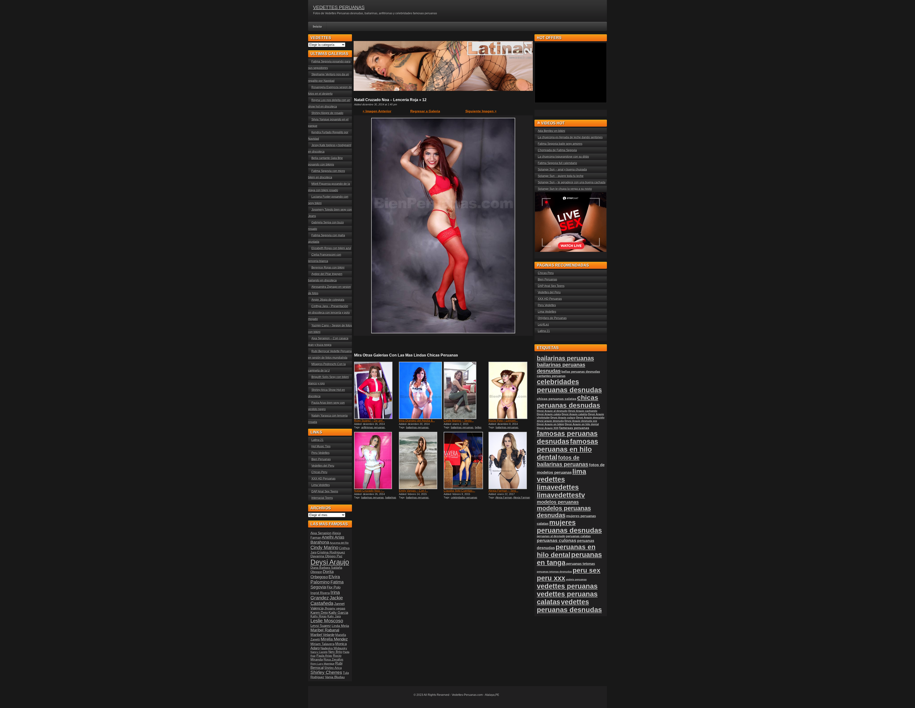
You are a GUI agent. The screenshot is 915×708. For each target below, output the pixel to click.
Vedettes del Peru (322, 465)
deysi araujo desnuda (550, 420)
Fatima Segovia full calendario (557, 163)
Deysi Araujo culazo (562, 417)
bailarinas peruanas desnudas (375, 499)
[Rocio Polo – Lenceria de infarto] (510, 390)
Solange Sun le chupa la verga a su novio (565, 189)
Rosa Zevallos (333, 659)
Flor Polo (334, 587)
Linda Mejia (340, 626)
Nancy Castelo (319, 652)
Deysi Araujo (329, 562)
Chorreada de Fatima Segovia (557, 150)
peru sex (586, 570)
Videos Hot (553, 123)
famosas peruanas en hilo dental (567, 449)
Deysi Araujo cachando (582, 410)
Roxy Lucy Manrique (322, 663)
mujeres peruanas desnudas (569, 526)
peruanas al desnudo (551, 536)
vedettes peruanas (567, 586)
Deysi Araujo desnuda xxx (580, 420)
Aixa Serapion (320, 533)
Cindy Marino (324, 547)
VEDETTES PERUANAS (339, 7)
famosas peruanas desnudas (567, 437)
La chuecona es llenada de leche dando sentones (570, 137)
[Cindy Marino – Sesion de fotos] (466, 390)
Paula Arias (324, 655)
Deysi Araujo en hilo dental (582, 424)
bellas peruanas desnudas (463, 429)
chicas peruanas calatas (556, 399)
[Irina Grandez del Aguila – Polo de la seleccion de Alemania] (421, 390)
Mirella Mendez (334, 639)
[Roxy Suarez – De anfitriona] (376, 390)
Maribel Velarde (322, 635)
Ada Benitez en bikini (551, 131)
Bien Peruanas (321, 459)
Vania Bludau (335, 677)
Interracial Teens (322, 498)
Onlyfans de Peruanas (552, 318)
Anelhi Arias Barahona (327, 540)
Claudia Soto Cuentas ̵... (459, 490)
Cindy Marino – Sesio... (459, 420)
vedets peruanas (576, 579)
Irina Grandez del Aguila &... (417, 420)
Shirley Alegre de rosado (327, 113)
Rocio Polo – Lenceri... (503, 420)
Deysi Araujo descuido (590, 417)
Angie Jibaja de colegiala (327, 299)
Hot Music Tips (320, 446)
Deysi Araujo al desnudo (552, 410)
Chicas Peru (319, 472)
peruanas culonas (556, 540)
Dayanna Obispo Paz (326, 556)
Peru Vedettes (320, 453)
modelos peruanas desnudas (564, 511)
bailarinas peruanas (417, 427)
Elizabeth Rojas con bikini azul (331, 248)
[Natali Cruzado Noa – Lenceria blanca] (376, 460)
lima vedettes (561, 475)
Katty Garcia (338, 612)
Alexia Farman (503, 497)
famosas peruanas (574, 428)
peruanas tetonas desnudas (554, 571)
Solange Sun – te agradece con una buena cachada (571, 182)
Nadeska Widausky (333, 648)
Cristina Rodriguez (331, 552)
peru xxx (551, 578)
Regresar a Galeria (425, 111)
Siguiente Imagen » (481, 111)
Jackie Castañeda (326, 600)
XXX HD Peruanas (323, 478)
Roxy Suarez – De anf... (369, 420)
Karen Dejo (319, 612)
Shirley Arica (333, 668)
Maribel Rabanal (324, 630)
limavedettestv (561, 495)
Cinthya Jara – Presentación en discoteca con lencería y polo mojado (329, 313)
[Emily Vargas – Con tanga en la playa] (421, 460)
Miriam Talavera (322, 644)
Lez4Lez (543, 324)
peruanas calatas (578, 536)
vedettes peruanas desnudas (569, 606)
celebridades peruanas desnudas (569, 386)
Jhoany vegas (334, 608)
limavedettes (558, 487)
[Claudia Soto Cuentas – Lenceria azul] (466, 460)
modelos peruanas (558, 502)
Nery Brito (335, 652)
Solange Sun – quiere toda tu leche (561, 176)
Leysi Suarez (320, 626)
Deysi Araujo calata (549, 414)
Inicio (317, 26)
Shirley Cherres (326, 672)
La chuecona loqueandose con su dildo (563, 156)
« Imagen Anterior (377, 111)
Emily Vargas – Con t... (413, 490)
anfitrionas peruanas (373, 427)
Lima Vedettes (320, 485)
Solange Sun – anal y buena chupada (562, 169)
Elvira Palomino (325, 579)
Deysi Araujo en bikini (550, 424)
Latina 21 (317, 440)
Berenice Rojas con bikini (328, 267)
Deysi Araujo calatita (574, 414)
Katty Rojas (318, 616)
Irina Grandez (325, 595)
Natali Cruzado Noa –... (369, 490)
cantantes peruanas (551, 376)
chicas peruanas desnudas (568, 401)
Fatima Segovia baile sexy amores (560, 143)
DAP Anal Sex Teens (324, 491)
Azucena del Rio (339, 542)
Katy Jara (334, 616)
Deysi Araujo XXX (548, 428)
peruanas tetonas (580, 564)
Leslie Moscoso (326, 620)
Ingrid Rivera (320, 593)
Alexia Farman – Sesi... (503, 490)
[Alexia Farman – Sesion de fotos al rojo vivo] (510, 460)
